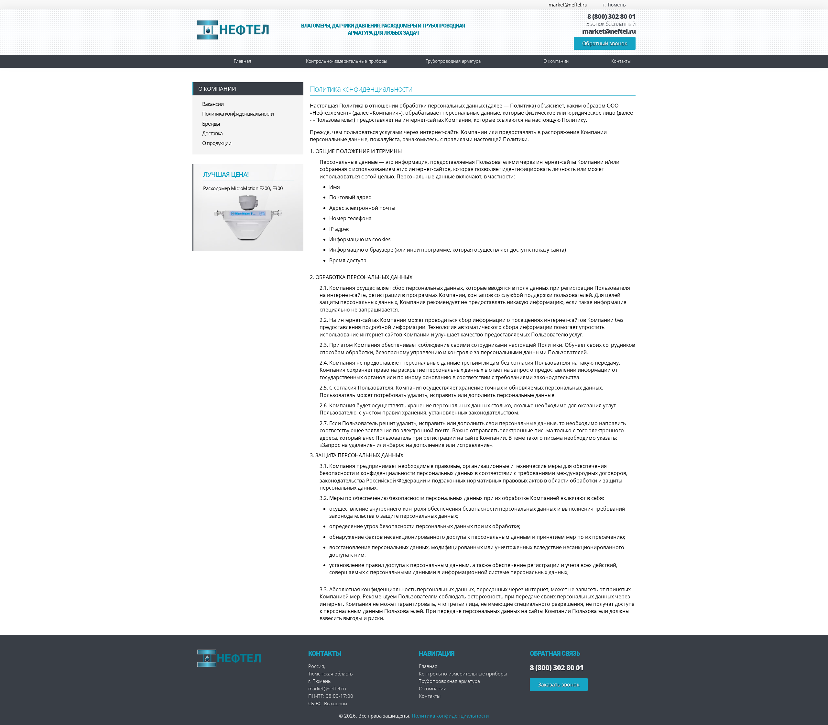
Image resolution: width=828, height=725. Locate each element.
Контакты (621, 61)
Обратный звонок (604, 43)
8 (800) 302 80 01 (611, 16)
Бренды (211, 123)
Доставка (212, 133)
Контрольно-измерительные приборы (346, 61)
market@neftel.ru (568, 4)
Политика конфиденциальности (238, 113)
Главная (242, 61)
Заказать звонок (558, 684)
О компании (556, 61)
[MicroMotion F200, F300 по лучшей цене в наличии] (248, 217)
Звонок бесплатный (611, 24)
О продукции (216, 143)
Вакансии (212, 104)
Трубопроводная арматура (453, 61)
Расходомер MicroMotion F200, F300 (243, 188)
